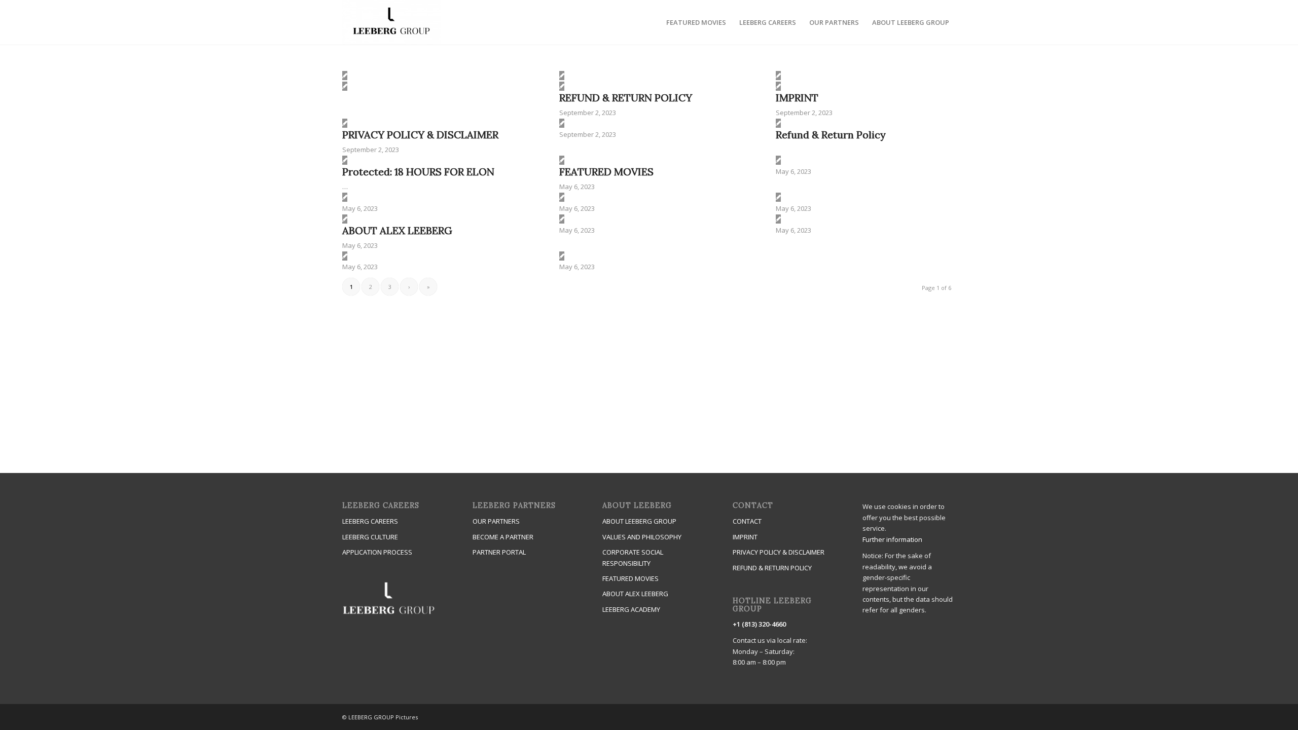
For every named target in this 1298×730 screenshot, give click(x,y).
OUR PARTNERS (496, 521)
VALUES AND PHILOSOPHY (641, 536)
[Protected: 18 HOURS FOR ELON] (344, 160)
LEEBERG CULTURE (370, 536)
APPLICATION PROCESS (377, 552)
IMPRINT (797, 97)
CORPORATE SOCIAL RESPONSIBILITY (632, 557)
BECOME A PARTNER (503, 536)
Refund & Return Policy (831, 134)
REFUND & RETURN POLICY (625, 97)
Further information (892, 539)
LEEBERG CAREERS (370, 521)
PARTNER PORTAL (499, 552)
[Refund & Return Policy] (778, 123)
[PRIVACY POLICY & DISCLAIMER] (344, 123)
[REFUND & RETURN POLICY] (561, 86)
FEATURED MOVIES (606, 171)
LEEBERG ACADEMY (631, 609)
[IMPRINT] (778, 86)
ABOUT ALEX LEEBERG (397, 230)
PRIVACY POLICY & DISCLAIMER (420, 134)
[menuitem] (696, 22)
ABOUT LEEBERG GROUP (639, 521)
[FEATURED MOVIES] (561, 160)
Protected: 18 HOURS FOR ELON (418, 171)
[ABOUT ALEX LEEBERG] (344, 219)
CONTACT (747, 521)
